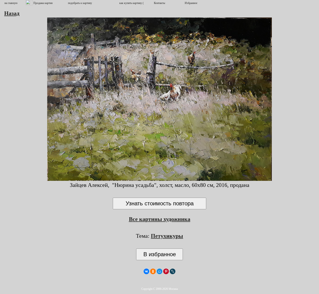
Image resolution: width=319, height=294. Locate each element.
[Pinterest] (166, 271)
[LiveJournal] (172, 271)
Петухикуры (167, 236)
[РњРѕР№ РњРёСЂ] (159, 271)
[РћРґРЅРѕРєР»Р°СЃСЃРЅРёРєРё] (153, 271)
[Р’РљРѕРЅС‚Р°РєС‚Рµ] (146, 271)
